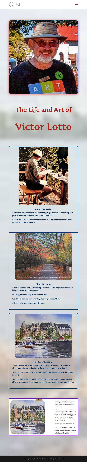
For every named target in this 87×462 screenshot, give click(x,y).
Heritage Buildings (43, 362)
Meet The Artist (43, 209)
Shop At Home (43, 284)
